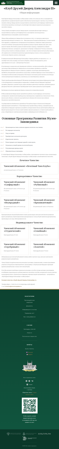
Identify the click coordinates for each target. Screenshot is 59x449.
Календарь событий (29, 329)
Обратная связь (27, 392)
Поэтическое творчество (29, 336)
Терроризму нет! (29, 313)
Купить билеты (29, 348)
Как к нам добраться (29, 316)
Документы (29, 306)
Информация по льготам (29, 309)
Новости (29, 332)
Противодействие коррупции (29, 301)
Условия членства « (19, 280)
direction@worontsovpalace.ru (13, 286)
